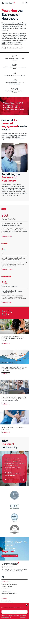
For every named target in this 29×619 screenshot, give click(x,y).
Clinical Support (6, 586)
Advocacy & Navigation (8, 593)
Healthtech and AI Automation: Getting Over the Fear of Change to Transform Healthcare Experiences (14, 399)
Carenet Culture (6, 601)
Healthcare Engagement (9, 584)
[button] (27, 605)
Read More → (5, 343)
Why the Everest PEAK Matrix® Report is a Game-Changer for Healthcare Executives (14, 368)
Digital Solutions (6, 591)
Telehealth (4, 589)
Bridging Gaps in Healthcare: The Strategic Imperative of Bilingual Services (12, 338)
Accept (14, 612)
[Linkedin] (2, 577)
